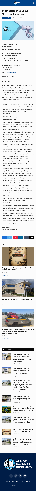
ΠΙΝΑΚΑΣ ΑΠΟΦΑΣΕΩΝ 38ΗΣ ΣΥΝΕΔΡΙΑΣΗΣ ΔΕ (17, 299)
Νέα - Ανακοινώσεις (6, 17)
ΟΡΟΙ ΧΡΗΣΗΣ (16, 481)
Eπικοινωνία (26, 481)
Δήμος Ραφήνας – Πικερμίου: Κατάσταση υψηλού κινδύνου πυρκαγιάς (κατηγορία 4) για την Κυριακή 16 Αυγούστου (18, 331)
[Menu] (3, 3)
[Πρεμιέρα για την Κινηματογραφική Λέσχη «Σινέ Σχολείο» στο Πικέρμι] (18, 256)
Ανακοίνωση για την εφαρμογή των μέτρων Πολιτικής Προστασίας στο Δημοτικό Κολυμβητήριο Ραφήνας (23, 408)
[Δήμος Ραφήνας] (18, 3)
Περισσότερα (5, 275)
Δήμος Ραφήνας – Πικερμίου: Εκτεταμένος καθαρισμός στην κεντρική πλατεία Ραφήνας (22, 398)
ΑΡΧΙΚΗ (8, 481)
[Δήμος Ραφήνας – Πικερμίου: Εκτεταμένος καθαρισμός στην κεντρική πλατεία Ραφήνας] (6, 398)
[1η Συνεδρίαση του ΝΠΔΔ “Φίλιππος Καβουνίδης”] (18, 39)
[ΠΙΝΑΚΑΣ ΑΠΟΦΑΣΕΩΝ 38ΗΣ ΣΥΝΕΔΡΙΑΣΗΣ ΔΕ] (18, 288)
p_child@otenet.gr (11, 72)
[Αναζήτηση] (33, 3)
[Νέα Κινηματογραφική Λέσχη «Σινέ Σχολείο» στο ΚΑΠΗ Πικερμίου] (6, 432)
